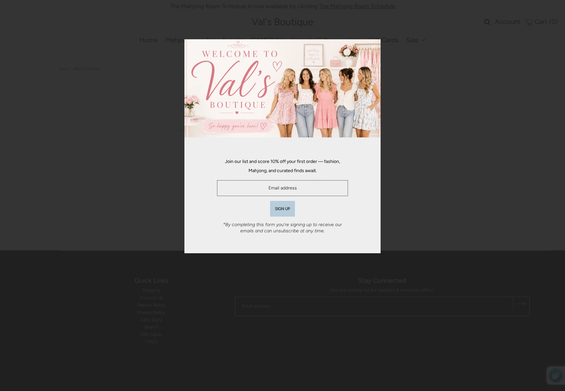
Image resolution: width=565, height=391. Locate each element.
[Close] (373, 46)
